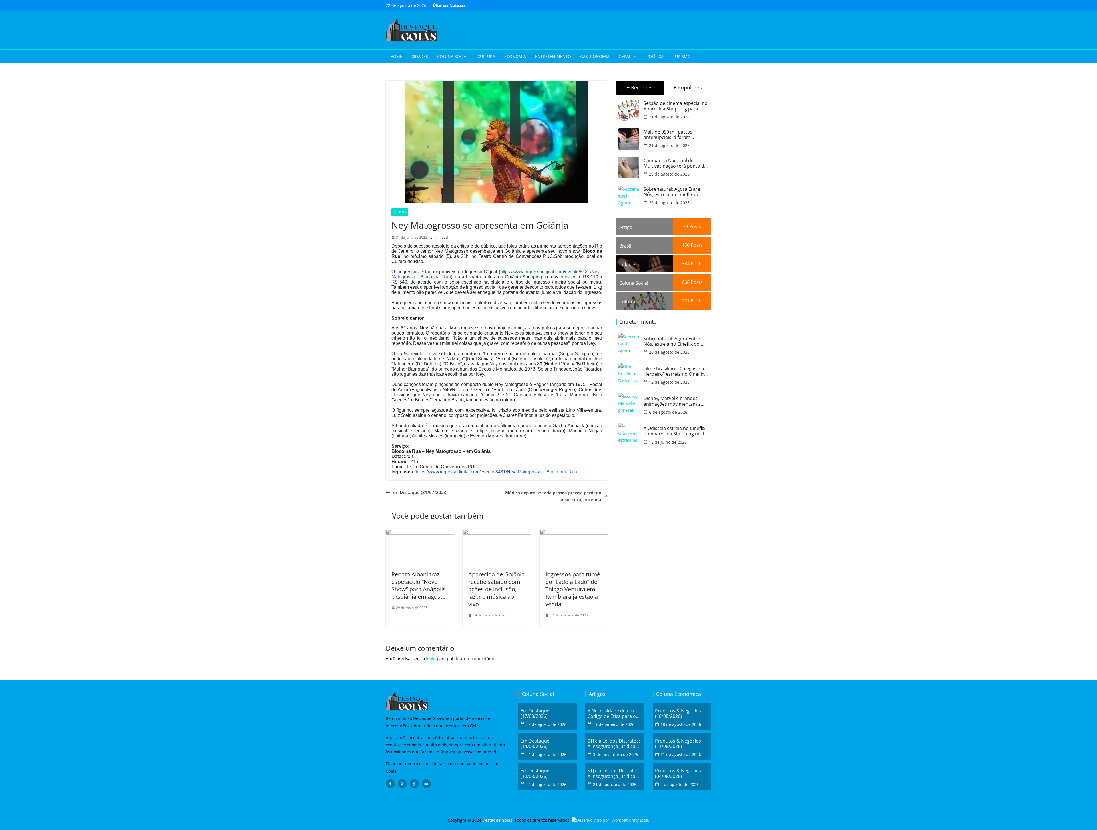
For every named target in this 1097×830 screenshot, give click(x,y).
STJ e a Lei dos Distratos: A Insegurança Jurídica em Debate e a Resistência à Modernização (614, 743)
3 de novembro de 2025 (615, 754)
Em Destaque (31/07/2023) (420, 492)
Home (396, 56)
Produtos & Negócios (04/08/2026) (678, 773)
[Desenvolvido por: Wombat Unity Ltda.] (610, 820)
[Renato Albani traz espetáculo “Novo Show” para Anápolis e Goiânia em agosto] (420, 532)
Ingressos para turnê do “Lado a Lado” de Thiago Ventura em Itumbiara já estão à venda (572, 589)
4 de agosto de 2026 (679, 784)
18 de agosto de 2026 (680, 724)
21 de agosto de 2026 (669, 117)
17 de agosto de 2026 (546, 724)
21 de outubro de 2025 (614, 784)
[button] (634, 57)
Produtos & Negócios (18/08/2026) (678, 713)
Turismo (682, 56)
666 (686, 282)
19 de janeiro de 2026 (613, 724)
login (431, 658)
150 (686, 245)
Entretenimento (553, 56)
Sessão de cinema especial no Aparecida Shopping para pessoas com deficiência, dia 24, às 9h (676, 106)
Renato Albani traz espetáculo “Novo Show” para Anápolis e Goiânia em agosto (418, 585)
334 (686, 263)
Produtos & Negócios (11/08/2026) (678, 743)
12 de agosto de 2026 (669, 382)
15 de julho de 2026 (668, 442)
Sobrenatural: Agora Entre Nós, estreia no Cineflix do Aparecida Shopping (672, 191)
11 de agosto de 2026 (680, 754)
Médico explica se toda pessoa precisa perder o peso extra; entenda (553, 496)
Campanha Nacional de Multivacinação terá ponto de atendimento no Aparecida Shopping (675, 163)
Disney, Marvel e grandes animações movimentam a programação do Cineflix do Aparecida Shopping (673, 401)
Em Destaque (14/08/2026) (535, 743)
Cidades (419, 56)
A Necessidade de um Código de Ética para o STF (612, 713)
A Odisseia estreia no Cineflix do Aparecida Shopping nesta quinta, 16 (675, 431)
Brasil (625, 246)
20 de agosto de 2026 (669, 174)
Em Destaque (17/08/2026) (535, 713)
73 (685, 226)
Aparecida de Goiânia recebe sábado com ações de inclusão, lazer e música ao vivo (496, 589)
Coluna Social (452, 56)
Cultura (486, 56)
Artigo (625, 227)
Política (655, 56)
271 (686, 301)
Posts (694, 226)
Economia (515, 56)
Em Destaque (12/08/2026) (535, 773)
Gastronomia (595, 56)
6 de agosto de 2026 (668, 412)
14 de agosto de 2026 (546, 754)
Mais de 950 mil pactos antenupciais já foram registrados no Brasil (668, 134)
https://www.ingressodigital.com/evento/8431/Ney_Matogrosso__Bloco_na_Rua (496, 471)
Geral (625, 56)
